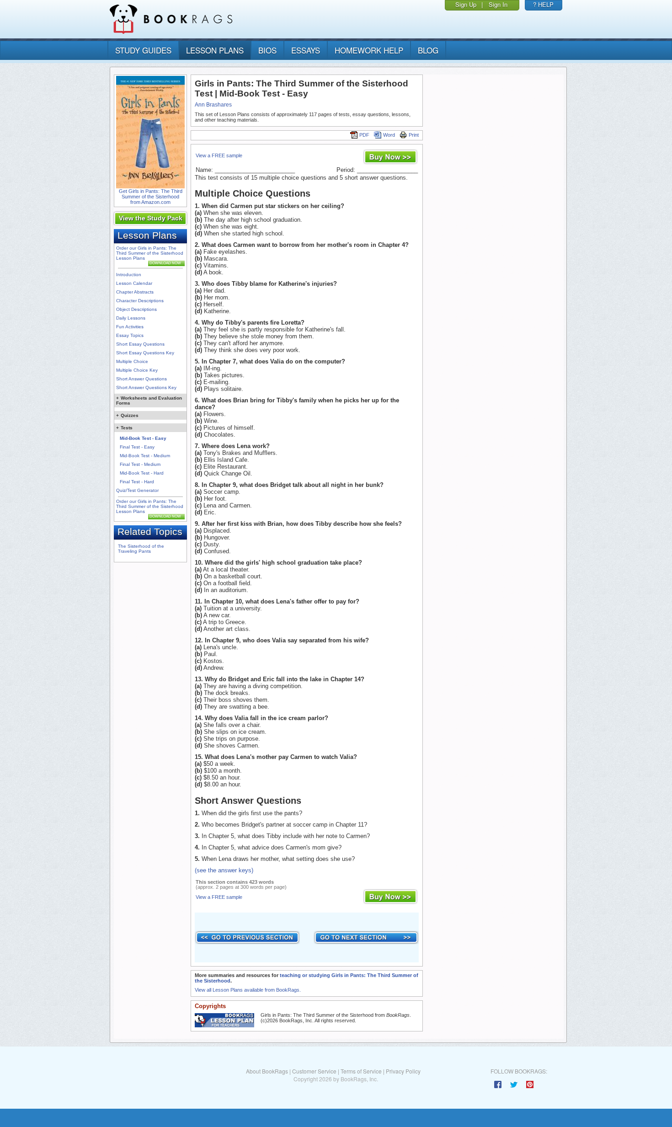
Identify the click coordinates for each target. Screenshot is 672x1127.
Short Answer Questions (141, 378)
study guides (143, 50)
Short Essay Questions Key (145, 352)
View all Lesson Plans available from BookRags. (248, 990)
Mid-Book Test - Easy (143, 438)
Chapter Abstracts (135, 291)
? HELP (543, 4)
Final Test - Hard (137, 481)
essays (305, 50)
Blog (428, 50)
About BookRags (267, 1071)
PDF (364, 135)
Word (389, 135)
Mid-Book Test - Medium (145, 455)
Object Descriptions (136, 309)
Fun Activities (130, 326)
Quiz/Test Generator (137, 490)
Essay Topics (130, 335)
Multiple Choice (132, 361)
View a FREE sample (219, 155)
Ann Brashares (213, 104)
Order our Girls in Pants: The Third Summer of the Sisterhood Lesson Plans (149, 253)
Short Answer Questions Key (146, 387)
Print (414, 135)
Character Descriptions (140, 300)
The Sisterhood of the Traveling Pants (141, 549)
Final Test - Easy (137, 446)
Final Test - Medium (140, 464)
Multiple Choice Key (137, 370)
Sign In (498, 4)
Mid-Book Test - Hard (142, 472)
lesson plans (215, 50)
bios (267, 50)
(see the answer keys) (224, 870)
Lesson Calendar (134, 283)
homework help (369, 50)
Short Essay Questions (140, 344)
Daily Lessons (130, 317)
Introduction (128, 274)
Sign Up (465, 4)
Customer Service (314, 1071)
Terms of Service (361, 1071)
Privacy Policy (403, 1071)
